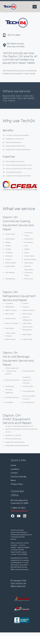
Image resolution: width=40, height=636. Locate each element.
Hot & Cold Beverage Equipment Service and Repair (18, 360)
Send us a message (19, 511)
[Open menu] (35, 6)
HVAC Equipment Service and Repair (17, 421)
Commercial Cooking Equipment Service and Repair (18, 225)
